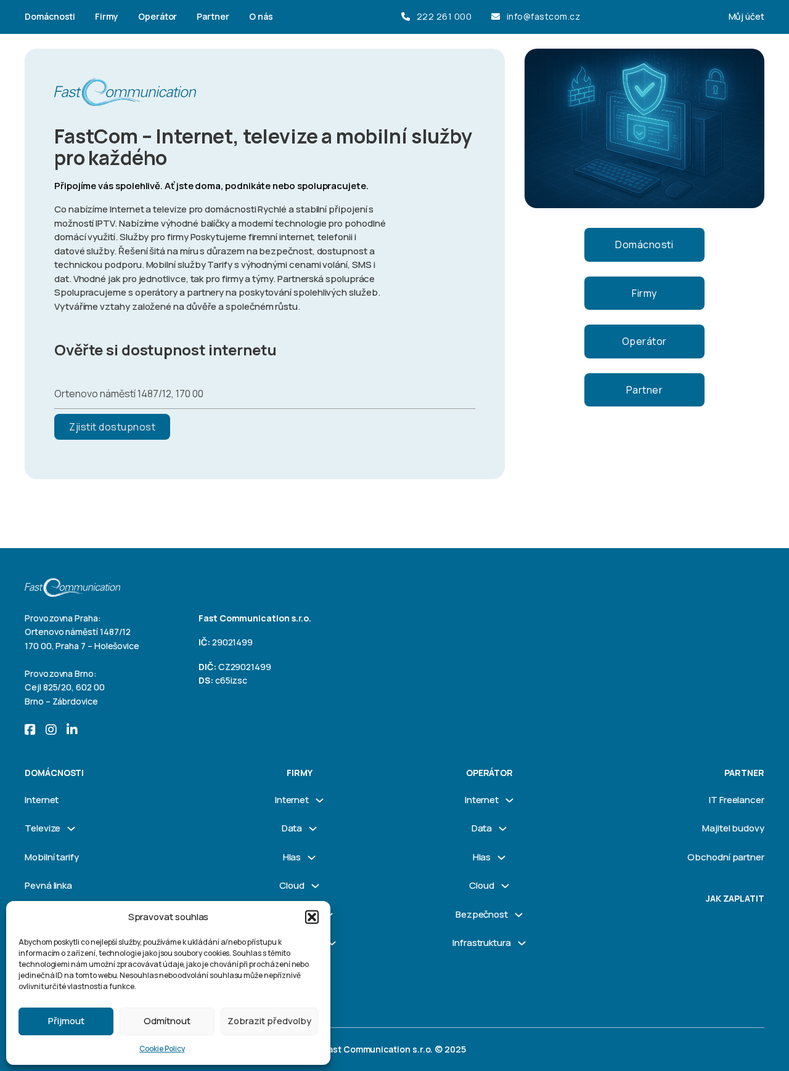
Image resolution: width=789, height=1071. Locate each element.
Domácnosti (50, 16)
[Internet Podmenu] (319, 800)
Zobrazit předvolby (269, 1020)
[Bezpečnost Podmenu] (518, 914)
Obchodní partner (725, 857)
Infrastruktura (481, 942)
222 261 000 (444, 16)
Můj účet (746, 16)
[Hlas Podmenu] (311, 857)
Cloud (292, 885)
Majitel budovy (733, 828)
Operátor (157, 16)
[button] (312, 917)
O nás (261, 16)
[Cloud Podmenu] (315, 886)
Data (292, 828)
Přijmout (66, 1020)
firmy (300, 772)
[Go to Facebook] (30, 730)
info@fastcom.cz (543, 16)
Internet (42, 799)
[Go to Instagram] (51, 730)
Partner (213, 16)
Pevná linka (48, 885)
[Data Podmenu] (312, 828)
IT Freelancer (736, 799)
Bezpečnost (482, 914)
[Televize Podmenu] (71, 828)
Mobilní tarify (52, 857)
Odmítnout (167, 1020)
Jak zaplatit (735, 898)
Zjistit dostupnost (112, 427)
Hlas (292, 857)
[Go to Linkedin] (72, 730)
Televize (42, 828)
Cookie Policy (161, 1048)
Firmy (106, 16)
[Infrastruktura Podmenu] (332, 943)
